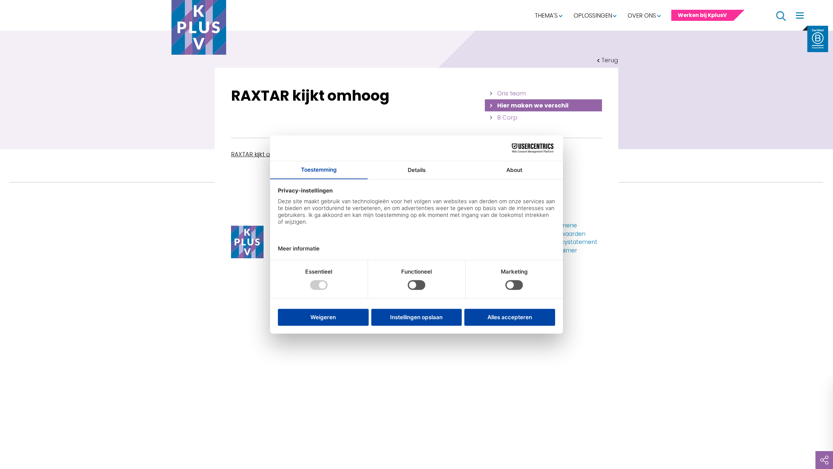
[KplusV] (198, 29)
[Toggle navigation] (800, 15)
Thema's (546, 15)
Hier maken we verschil (532, 105)
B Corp (507, 117)
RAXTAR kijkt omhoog (261, 154)
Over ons (642, 15)
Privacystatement (572, 242)
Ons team (511, 93)
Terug (609, 60)
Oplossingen (593, 15)
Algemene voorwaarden (566, 229)
